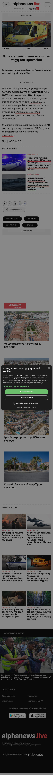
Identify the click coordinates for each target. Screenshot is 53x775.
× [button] (49, 368)
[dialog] (26, 387)
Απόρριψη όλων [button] (26, 398)
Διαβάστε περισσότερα (35, 382)
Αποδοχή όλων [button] (26, 392)
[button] (26, 386)
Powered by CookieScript (26, 407)
